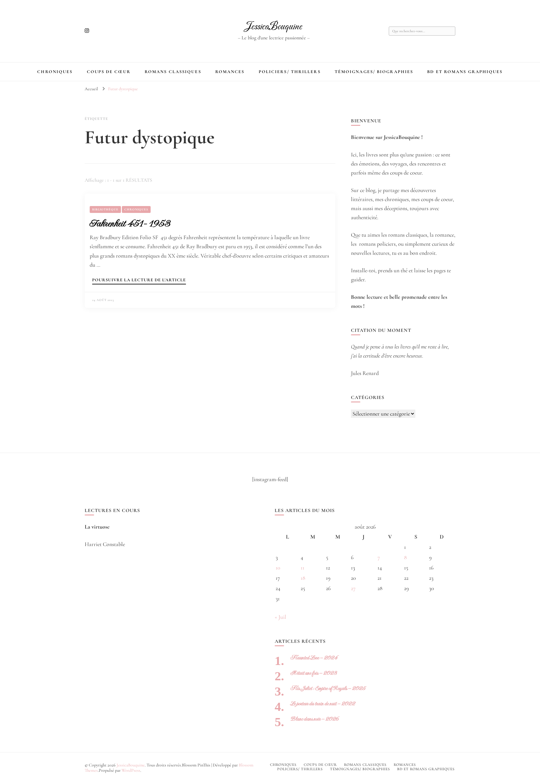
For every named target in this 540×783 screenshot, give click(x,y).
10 (278, 567)
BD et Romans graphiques (464, 71)
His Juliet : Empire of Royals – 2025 (327, 688)
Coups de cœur (109, 71)
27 (353, 588)
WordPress (131, 770)
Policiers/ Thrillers (290, 71)
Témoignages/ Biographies (374, 71)
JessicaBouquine (273, 26)
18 (303, 577)
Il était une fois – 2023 (313, 673)
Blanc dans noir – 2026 (314, 719)
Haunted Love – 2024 (313, 658)
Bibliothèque (105, 209)
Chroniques (54, 71)
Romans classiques (173, 71)
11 (302, 567)
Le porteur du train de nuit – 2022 (322, 703)
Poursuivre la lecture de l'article (139, 280)
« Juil (280, 616)
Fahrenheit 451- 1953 (130, 223)
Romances (230, 71)
